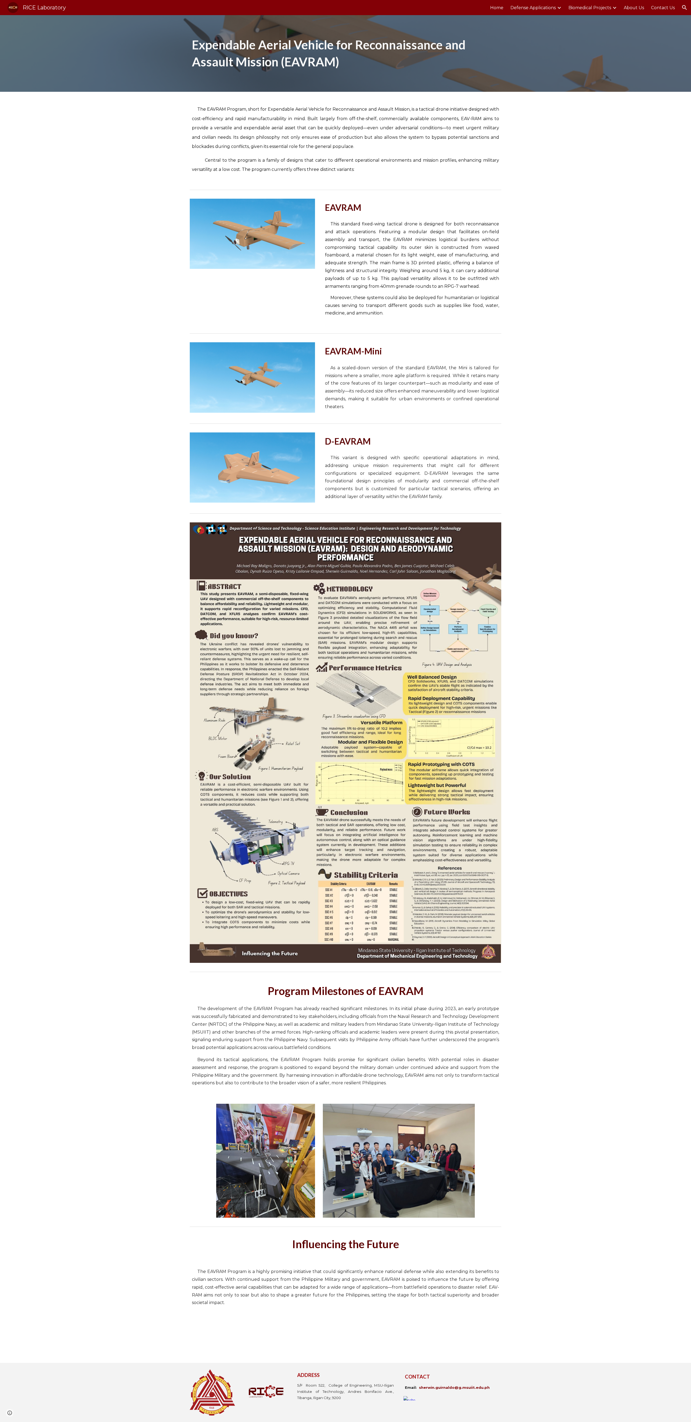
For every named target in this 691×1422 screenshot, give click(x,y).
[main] (345, 53)
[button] (684, 7)
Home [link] (496, 7)
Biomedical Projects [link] (589, 7)
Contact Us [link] (663, 7)
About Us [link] (634, 7)
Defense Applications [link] (533, 7)
